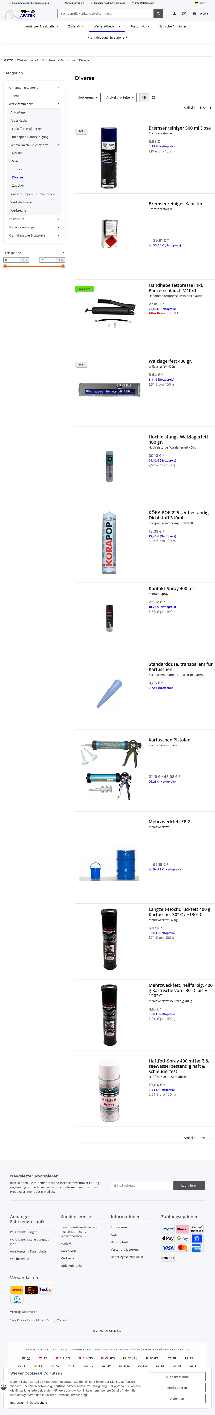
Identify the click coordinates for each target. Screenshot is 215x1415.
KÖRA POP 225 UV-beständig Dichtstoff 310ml (179, 515)
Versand (62, 1320)
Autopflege (18, 112)
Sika (15, 161)
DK (57, 1366)
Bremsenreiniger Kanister (176, 203)
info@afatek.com (144, 2)
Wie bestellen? (20, 1259)
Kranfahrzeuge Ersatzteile (27, 235)
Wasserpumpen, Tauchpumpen (32, 194)
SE (179, 1366)
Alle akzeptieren (177, 1377)
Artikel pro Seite (118, 97)
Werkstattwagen (21, 202)
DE (28, 1358)
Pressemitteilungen (23, 1232)
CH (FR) (88, 1358)
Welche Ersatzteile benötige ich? (29, 1242)
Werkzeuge (18, 210)
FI (196, 1366)
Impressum (17, 1402)
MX (145, 1366)
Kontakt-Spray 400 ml (171, 588)
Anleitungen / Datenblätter (29, 1251)
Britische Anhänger (22, 227)
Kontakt (65, 1243)
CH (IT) (110, 1358)
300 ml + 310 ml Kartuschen (184, 759)
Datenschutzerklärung (71, 1395)
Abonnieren (189, 1185)
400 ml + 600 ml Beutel (184, 765)
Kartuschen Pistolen (170, 740)
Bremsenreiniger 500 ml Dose (180, 128)
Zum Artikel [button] (181, 951)
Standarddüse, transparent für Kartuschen (181, 667)
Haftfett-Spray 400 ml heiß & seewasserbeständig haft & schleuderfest (179, 1066)
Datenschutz (38, 1402)
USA (127, 1366)
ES (40, 1366)
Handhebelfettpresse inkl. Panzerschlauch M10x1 (176, 288)
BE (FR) (155, 1358)
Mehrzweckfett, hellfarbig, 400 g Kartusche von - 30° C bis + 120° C (181, 990)
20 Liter (184, 229)
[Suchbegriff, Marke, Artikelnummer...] (158, 13)
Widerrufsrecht (71, 1266)
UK (91, 1366)
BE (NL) (132, 1358)
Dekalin (17, 153)
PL (74, 1366)
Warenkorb (68, 1251)
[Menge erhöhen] (211, 164)
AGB (114, 1235)
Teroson (18, 169)
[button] (174, 13)
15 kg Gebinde (184, 847)
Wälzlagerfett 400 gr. (171, 361)
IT (24, 1366)
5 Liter (184, 223)
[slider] (5, 266)
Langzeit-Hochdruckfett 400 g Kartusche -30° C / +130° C (180, 912)
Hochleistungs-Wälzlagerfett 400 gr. (178, 439)
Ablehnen (177, 1398)
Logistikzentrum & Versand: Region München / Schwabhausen (79, 1231)
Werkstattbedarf (21, 104)
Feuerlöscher (19, 120)
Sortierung (86, 97)
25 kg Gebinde (184, 853)
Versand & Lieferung (125, 1249)
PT (163, 1366)
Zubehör (15, 96)
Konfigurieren (177, 1387)
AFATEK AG (113, 1331)
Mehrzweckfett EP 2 (169, 821)
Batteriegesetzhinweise (127, 1257)
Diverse (17, 177)
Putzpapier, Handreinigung (29, 137)
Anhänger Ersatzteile (23, 88)
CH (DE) (65, 1358)
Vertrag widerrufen (23, 1312)
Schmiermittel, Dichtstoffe (29, 145)
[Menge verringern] (152, 164)
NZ (109, 1366)
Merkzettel (67, 1258)
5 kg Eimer (184, 841)
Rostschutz (16, 219)
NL (175, 1358)
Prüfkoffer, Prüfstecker (26, 129)
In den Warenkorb (181, 177)
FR (191, 1358)
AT (45, 1358)
